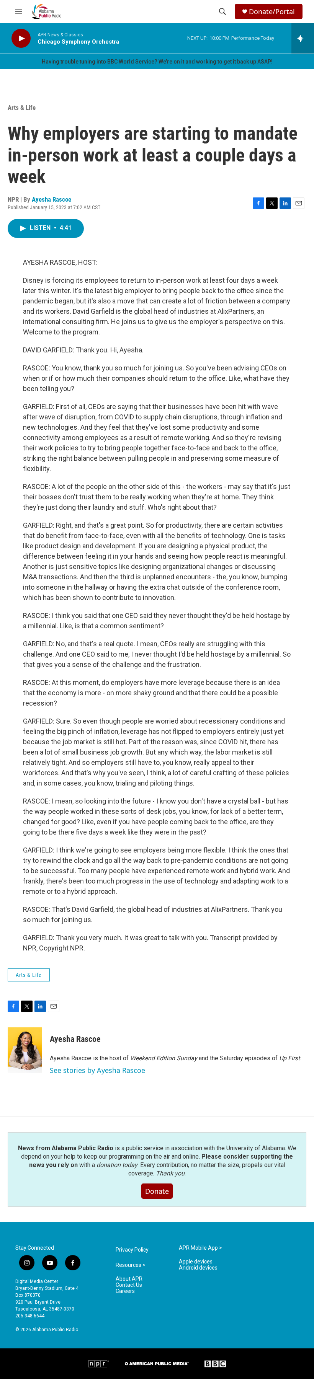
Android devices (198, 1268)
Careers (125, 1291)
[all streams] (302, 38)
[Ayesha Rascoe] (25, 1050)
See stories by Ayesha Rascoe (97, 1070)
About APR (129, 1279)
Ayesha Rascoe (51, 199)
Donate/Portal (272, 12)
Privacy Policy (132, 1250)
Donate (157, 1191)
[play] (21, 38)
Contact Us (129, 1285)
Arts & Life (22, 107)
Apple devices (196, 1262)
